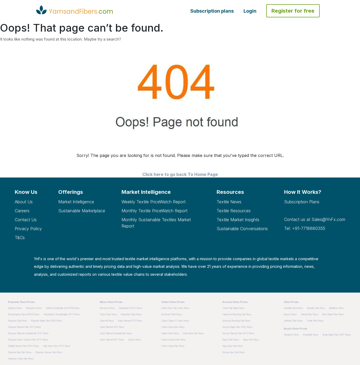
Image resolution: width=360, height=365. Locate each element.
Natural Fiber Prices (309, 314)
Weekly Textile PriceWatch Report (153, 201)
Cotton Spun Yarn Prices (193, 333)
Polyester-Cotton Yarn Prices (20, 358)
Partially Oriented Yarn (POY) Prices (23, 346)
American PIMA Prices (171, 314)
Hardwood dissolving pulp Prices (236, 314)
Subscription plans (212, 11)
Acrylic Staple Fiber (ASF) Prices (336, 334)
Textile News (229, 201)
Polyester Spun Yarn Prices (19, 352)
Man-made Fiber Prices (333, 314)
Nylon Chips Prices (108, 314)
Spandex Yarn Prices (316, 308)
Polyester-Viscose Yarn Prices (48, 352)
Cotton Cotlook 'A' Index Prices (175, 320)
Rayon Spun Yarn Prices (232, 346)
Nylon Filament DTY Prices (130, 320)
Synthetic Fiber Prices (293, 320)
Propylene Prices (291, 334)
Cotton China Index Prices (172, 327)
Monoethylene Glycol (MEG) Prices (24, 314)
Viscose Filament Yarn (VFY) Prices (238, 333)
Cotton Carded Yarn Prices (172, 346)
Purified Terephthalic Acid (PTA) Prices (63, 308)
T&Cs (20, 237)
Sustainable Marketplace (81, 210)
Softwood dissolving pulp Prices (236, 320)
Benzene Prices (107, 308)
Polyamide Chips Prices (131, 314)
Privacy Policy (28, 228)
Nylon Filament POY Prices (112, 327)
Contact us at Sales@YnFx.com (314, 219)
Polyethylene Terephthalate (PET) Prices (61, 314)
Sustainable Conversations (242, 228)
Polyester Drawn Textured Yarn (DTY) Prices (28, 339)
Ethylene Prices (15, 308)
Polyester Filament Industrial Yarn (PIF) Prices (28, 333)
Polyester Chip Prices (17, 320)
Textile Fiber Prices (315, 320)
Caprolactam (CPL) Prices (130, 308)
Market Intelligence (76, 201)
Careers (22, 210)
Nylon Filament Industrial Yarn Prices (116, 333)
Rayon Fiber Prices (230, 339)
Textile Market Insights (238, 219)
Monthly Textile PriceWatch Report (154, 210)
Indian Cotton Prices (170, 333)
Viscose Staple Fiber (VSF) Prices (237, 327)
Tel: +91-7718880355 (304, 228)
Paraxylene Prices (34, 308)
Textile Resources (234, 210)
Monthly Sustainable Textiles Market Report (156, 223)
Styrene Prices (290, 314)
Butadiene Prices (336, 308)
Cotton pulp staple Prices (233, 308)
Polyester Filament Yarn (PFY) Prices (24, 327)
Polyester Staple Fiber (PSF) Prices (46, 320)
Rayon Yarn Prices (251, 339)
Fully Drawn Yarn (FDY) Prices (56, 346)
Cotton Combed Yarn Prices (173, 339)
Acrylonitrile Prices (310, 334)
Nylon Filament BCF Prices (112, 339)
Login (250, 11)
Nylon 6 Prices (134, 339)
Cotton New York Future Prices (175, 308)
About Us (24, 201)
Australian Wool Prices (293, 308)
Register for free (292, 11)
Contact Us (26, 219)
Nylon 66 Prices (107, 320)
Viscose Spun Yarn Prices (233, 352)
